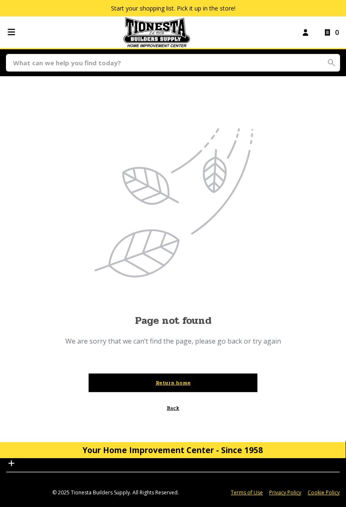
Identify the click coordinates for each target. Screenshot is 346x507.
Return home (173, 383)
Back (173, 408)
